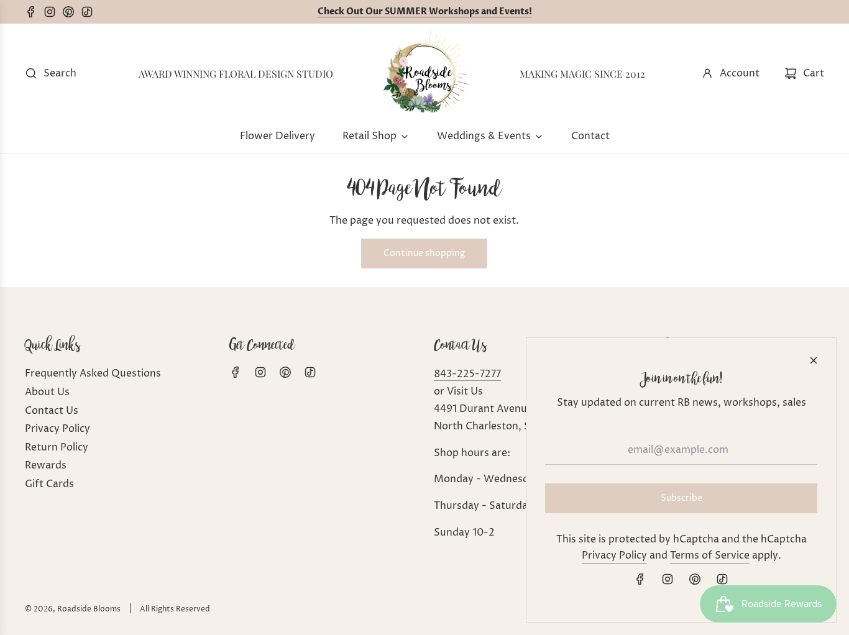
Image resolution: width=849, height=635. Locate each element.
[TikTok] (90, 12)
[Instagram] (53, 12)
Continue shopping (424, 253)
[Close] (813, 360)
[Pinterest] (71, 12)
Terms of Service (710, 555)
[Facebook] (34, 12)
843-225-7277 (467, 374)
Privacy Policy (614, 555)
